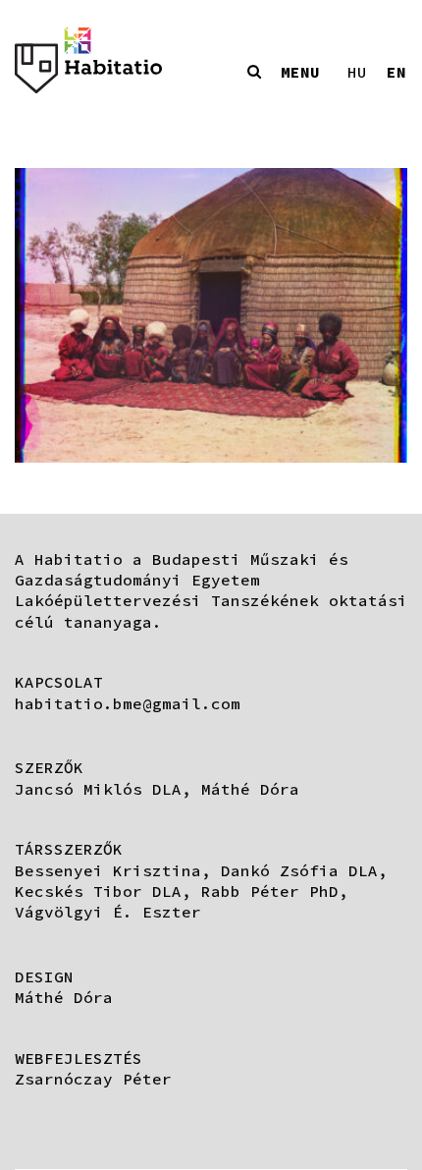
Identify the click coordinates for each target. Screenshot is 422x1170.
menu (300, 72)
